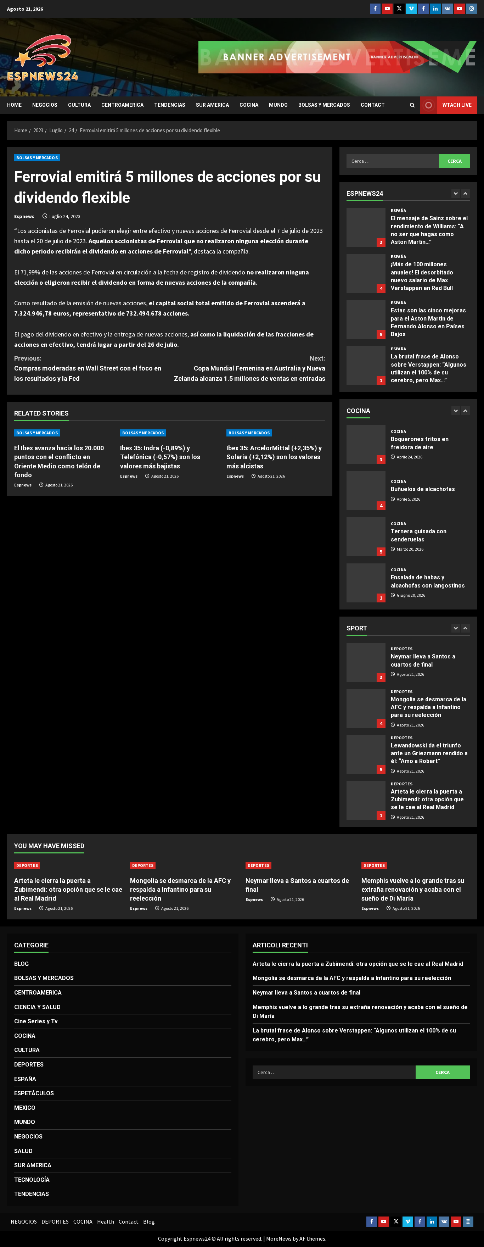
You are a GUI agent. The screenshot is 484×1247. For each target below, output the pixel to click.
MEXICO (24, 1107)
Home (14, 105)
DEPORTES (401, 649)
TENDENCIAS (169, 105)
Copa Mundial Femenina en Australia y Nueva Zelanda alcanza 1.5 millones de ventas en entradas (249, 369)
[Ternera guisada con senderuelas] (366, 536)
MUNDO (278, 105)
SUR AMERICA (212, 105)
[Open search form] (412, 105)
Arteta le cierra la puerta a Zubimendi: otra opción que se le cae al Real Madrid (366, 800)
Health (105, 1221)
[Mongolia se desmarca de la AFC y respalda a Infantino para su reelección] (184, 865)
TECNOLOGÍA (32, 1179)
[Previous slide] (455, 193)
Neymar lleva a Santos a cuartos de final (366, 662)
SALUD (23, 1151)
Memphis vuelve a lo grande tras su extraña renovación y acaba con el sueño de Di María (412, 889)
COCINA (249, 105)
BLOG (21, 964)
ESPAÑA (398, 210)
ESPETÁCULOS (34, 1093)
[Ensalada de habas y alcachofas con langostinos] (366, 582)
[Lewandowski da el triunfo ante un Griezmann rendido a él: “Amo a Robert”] (366, 754)
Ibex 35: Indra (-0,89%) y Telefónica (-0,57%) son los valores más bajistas (160, 456)
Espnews (24, 216)
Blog (149, 1221)
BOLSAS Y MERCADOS (324, 105)
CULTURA (79, 105)
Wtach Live (457, 105)
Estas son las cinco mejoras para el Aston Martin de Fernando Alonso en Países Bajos (366, 319)
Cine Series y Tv (36, 1021)
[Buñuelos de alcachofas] (366, 490)
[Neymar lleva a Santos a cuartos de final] (300, 865)
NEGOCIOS (44, 105)
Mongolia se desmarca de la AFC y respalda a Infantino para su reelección (366, 708)
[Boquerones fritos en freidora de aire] (366, 444)
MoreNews (279, 1238)
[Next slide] (465, 193)
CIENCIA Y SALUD (37, 1007)
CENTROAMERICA (122, 105)
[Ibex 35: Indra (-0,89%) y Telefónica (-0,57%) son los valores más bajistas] (169, 433)
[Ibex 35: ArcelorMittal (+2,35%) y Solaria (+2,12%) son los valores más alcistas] (275, 433)
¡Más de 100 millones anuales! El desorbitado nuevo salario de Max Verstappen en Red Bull (366, 273)
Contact (373, 105)
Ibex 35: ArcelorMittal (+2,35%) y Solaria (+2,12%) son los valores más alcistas (274, 456)
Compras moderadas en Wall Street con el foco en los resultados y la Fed (87, 369)
